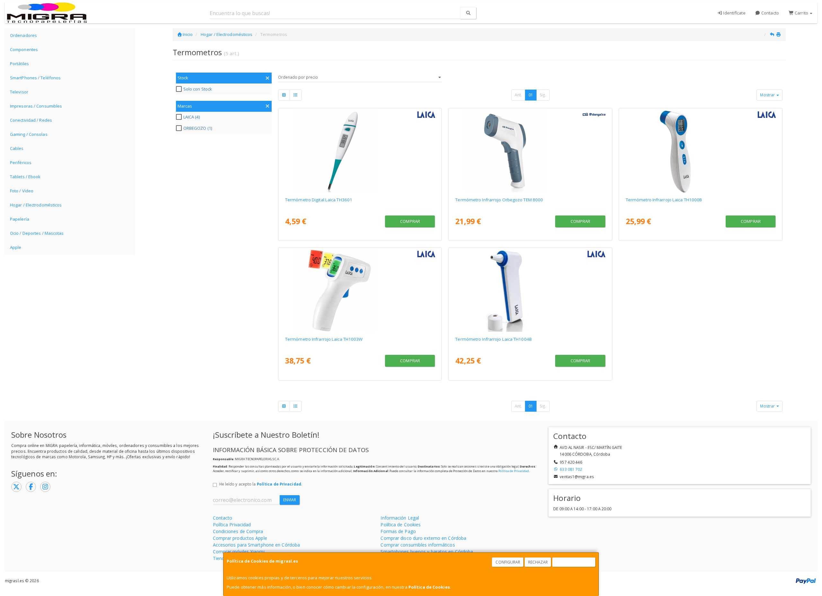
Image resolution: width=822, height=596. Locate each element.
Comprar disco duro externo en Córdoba (423, 538)
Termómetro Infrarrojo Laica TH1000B (664, 200)
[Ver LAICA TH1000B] (701, 151)
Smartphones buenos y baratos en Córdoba (426, 551)
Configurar (507, 562)
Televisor (19, 92)
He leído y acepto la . (260, 483)
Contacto (769, 13)
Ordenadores (23, 35)
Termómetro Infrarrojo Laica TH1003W (324, 339)
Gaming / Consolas (29, 134)
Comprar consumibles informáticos (417, 545)
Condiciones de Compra (238, 531)
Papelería (19, 219)
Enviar (289, 500)
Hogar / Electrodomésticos (36, 205)
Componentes (24, 49)
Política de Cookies (429, 587)
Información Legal (399, 518)
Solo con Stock (197, 89)
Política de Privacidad (513, 471)
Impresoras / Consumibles (36, 106)
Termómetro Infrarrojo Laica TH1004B (493, 339)
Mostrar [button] (768, 95)
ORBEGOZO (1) (197, 128)
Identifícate (733, 13)
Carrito (801, 13)
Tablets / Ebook (25, 177)
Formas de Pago (397, 531)
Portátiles (19, 63)
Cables (17, 148)
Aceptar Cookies (574, 562)
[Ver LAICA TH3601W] (360, 151)
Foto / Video (21, 191)
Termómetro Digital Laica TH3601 (318, 200)
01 (531, 95)
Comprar (410, 221)
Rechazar (538, 562)
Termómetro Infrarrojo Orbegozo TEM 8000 (499, 200)
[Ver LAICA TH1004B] (530, 291)
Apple (16, 247)
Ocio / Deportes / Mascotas (37, 233)
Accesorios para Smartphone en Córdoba (256, 545)
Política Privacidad (232, 525)
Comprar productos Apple (240, 538)
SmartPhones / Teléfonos (35, 78)
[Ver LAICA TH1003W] (360, 291)
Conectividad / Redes (31, 120)
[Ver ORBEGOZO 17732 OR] (530, 151)
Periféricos (20, 162)
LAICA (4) (191, 117)
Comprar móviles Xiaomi (239, 551)
